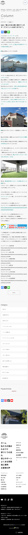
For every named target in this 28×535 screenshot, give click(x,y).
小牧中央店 (3, 484)
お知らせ (18, 445)
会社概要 (18, 455)
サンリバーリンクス (21, 484)
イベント (18, 443)
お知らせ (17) (5, 320)
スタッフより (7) (5, 343)
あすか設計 (18, 486)
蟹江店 (2, 480)
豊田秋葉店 (3, 475)
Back (14, 292)
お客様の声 (5, 467)
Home (3, 9)
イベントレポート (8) (6, 326)
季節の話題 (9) (5, 366)
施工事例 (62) (5, 378)
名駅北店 (3, 482)
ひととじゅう (19, 482)
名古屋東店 (3, 486)
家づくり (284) (5, 372)
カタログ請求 (19, 452)
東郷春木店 (3, 489)
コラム (18, 447)
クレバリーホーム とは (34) (8, 338)
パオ (17, 480)
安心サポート (6, 458)
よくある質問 (6, 461)
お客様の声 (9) (5, 315)
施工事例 (4, 464)
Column (9, 9)
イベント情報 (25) (6, 332)
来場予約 (18, 450)
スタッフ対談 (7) (5, 349)
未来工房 (18, 477)
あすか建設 (18, 475)
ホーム (3, 443)
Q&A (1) (4, 309)
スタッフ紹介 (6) (5, 355)
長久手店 (3, 477)
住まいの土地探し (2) (6, 361)
